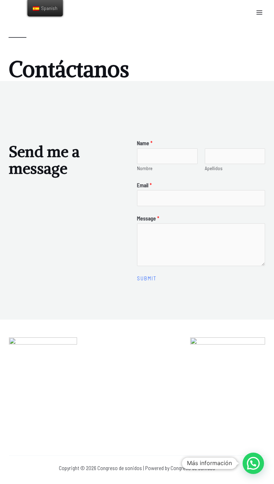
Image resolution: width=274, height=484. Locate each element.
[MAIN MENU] (259, 12)
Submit (147, 278)
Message (148, 218)
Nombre (144, 168)
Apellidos (214, 168)
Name (145, 142)
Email (144, 185)
